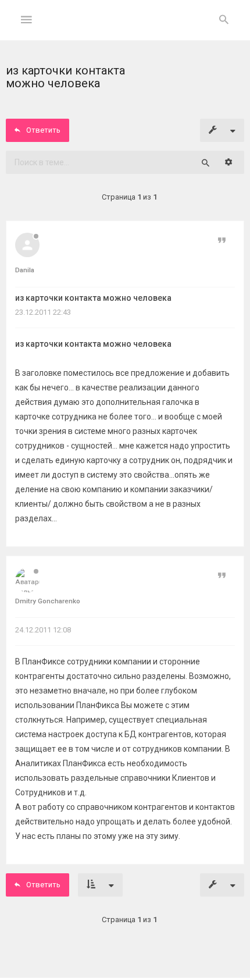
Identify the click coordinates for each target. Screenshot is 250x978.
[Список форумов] (125, 29)
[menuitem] (223, 20)
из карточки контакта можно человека (93, 298)
